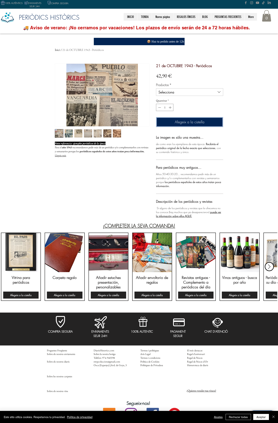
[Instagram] (252, 3)
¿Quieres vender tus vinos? (201, 391)
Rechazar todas (238, 417)
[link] (266, 16)
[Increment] (170, 107)
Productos (164, 85)
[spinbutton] (165, 107)
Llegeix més (60, 155)
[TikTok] (263, 3)
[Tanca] (273, 417)
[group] (139, 266)
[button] (186, 17)
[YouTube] (257, 3)
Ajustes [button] (218, 417)
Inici (57, 50)
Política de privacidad (79, 417)
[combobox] (189, 92)
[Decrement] (159, 107)
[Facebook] (246, 3)
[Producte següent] (269, 266)
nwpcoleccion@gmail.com (107, 361)
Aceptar (261, 417)
